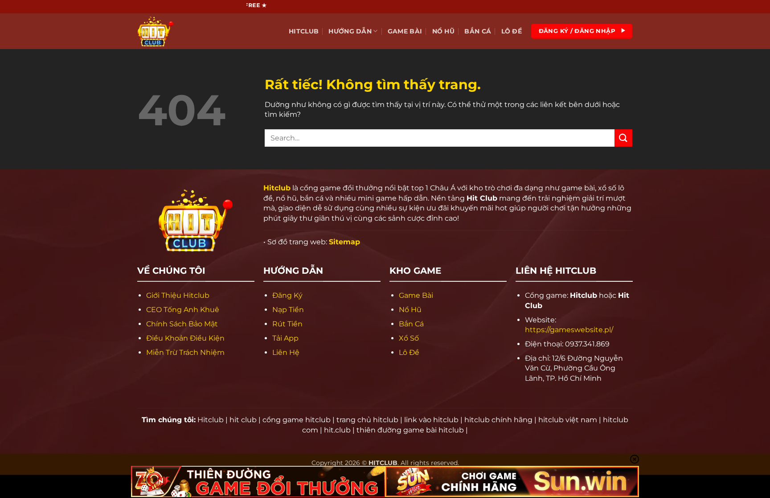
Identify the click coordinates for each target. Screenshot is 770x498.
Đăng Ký (287, 295)
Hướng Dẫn (350, 31)
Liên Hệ (285, 352)
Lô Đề (511, 31)
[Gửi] (623, 138)
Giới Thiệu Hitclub (177, 295)
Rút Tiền (287, 324)
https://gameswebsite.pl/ (569, 329)
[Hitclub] (182, 31)
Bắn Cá (477, 31)
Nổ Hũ (443, 31)
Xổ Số (409, 338)
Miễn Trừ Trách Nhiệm (185, 352)
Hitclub (304, 31)
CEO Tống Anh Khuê (182, 309)
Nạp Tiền (288, 309)
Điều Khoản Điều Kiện (185, 338)
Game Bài (405, 31)
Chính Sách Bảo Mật (182, 324)
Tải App (285, 338)
